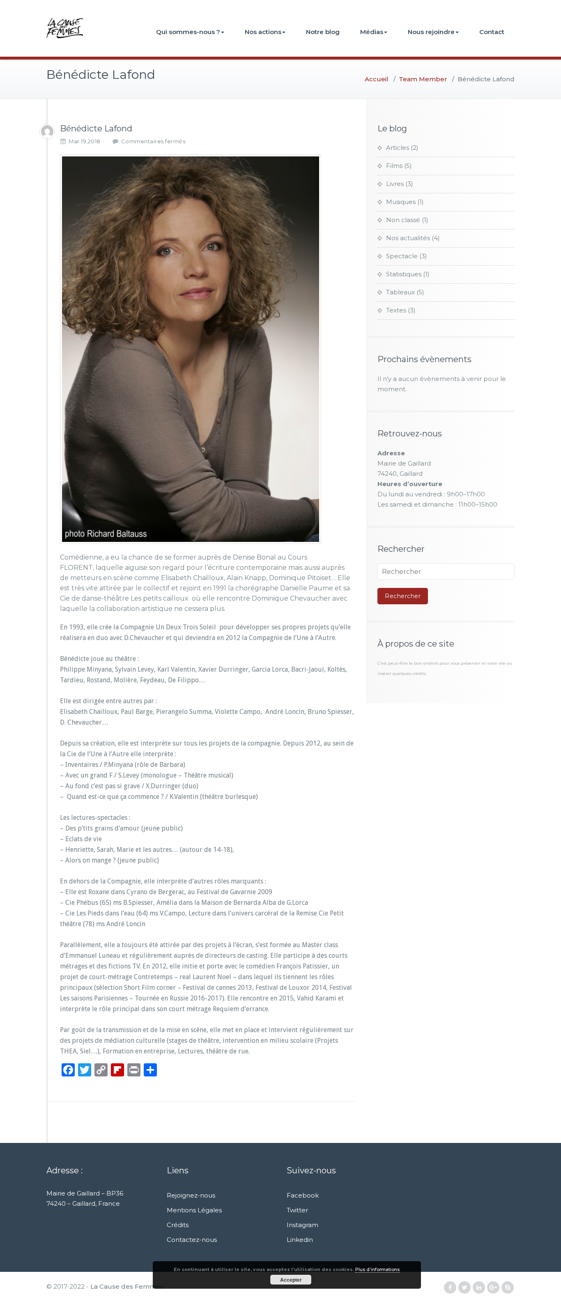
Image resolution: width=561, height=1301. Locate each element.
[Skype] (507, 1287)
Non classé (403, 220)
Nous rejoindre (431, 32)
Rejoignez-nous (191, 1195)
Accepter (291, 1279)
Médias (371, 32)
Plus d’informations (377, 1269)
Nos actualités (408, 238)
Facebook (303, 1195)
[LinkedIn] (479, 1287)
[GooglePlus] (493, 1287)
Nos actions (263, 32)
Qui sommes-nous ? (188, 32)
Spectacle (402, 256)
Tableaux (400, 292)
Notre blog (323, 32)
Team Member (423, 79)
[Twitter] (464, 1287)
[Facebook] (450, 1287)
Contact (491, 32)
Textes (396, 310)
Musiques (401, 202)
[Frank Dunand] (47, 131)
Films (394, 166)
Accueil (377, 79)
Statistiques (403, 274)
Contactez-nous (192, 1240)
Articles (397, 147)
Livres (395, 184)
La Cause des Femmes (126, 1286)
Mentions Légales (194, 1210)
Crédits (178, 1225)
